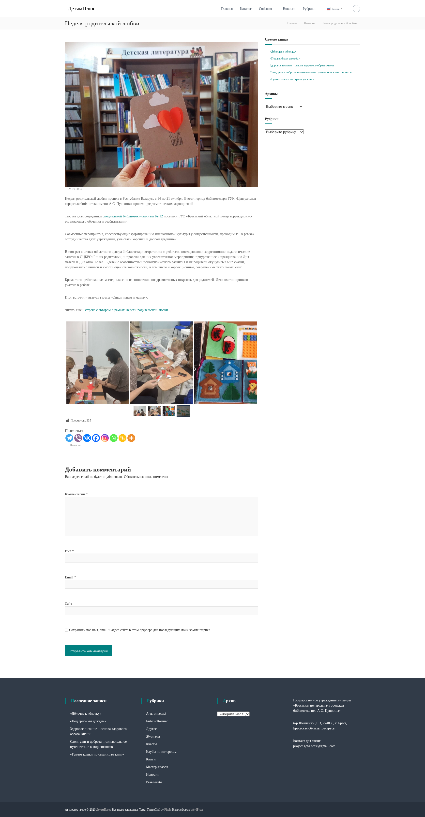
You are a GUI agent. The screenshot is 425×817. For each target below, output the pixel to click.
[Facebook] (96, 438)
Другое (151, 729)
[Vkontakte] (87, 438)
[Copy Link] (122, 438)
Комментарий (76, 494)
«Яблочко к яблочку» (283, 51)
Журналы (153, 736)
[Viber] (78, 438)
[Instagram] (105, 438)
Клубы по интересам (161, 752)
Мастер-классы (157, 767)
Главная (227, 9)
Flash (167, 809)
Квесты (151, 744)
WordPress (197, 809)
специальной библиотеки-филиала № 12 (133, 216)
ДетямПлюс (81, 8)
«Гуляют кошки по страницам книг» (292, 79)
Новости (289, 9)
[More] (131, 438)
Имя (69, 551)
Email (70, 577)
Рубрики (309, 9)
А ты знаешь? (156, 713)
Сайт (68, 603)
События (265, 9)
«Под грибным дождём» (285, 58)
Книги (151, 759)
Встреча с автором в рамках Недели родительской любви (126, 310)
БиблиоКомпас (157, 721)
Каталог (246, 9)
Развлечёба (154, 782)
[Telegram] (69, 438)
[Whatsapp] (114, 438)
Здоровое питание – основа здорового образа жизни (302, 65)
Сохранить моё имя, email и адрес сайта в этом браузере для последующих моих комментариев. (140, 630)
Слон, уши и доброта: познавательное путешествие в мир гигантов (311, 72)
